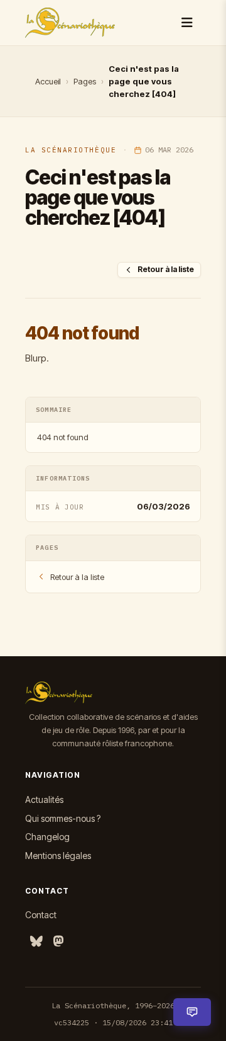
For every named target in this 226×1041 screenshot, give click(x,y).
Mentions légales (58, 855)
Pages (84, 81)
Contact (40, 914)
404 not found (63, 437)
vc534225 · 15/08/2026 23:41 (113, 1022)
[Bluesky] (36, 942)
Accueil (48, 81)
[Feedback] (192, 1012)
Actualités (44, 799)
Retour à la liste (165, 269)
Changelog (47, 836)
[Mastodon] (58, 942)
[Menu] (187, 23)
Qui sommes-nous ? (62, 818)
